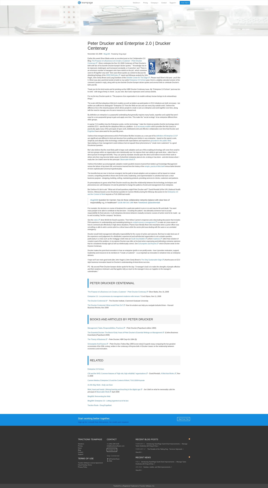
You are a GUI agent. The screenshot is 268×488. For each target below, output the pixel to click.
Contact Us (112, 450)
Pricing (145, 3)
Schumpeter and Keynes (147, 244)
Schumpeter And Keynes (97, 344)
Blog (79, 450)
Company (154, 3)
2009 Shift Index (112, 75)
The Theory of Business (96, 339)
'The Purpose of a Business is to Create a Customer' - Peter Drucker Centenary (117, 292)
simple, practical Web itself (155, 166)
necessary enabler (144, 126)
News (80, 448)
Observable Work (126, 159)
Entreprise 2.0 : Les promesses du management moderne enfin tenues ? (114, 296)
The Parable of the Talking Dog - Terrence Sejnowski (164, 449)
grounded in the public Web (161, 141)
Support (172, 3)
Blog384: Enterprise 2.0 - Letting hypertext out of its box (108, 401)
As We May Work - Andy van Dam (100, 385)
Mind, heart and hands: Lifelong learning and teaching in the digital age (114, 389)
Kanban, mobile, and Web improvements (157, 467)
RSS (110, 461)
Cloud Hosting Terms (85, 465)
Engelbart (91, 131)
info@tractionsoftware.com (115, 446)
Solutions (136, 3)
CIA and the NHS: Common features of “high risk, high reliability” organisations (117, 373)
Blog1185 (107, 54)
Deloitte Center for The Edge (137, 78)
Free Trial (184, 3)
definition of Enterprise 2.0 (166, 136)
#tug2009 (94, 200)
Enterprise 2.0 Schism (138, 80)
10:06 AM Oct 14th (126, 203)
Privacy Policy (82, 467)
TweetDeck (142, 203)
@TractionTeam (114, 459)
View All (138, 452)
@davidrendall (154, 203)
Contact (164, 3)
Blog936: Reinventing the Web (99, 396)
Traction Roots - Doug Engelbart (99, 405)
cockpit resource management (144, 222)
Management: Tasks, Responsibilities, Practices (105, 328)
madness (156, 239)
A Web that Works (167, 373)
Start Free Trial (184, 419)
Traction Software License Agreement (90, 463)
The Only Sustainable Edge (151, 260)
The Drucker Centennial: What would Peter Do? (105, 305)
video (96, 220)
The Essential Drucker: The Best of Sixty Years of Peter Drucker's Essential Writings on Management (125, 332)
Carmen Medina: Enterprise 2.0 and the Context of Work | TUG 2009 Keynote (116, 380)
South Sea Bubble (138, 239)
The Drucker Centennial (96, 301)
